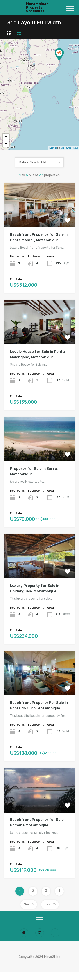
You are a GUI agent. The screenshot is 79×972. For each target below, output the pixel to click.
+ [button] (6, 137)
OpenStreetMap (69, 147)
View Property (39, 218)
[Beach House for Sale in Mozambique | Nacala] (59, 54)
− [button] (6, 143)
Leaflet (53, 147)
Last (48, 904)
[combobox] (39, 162)
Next (27, 904)
